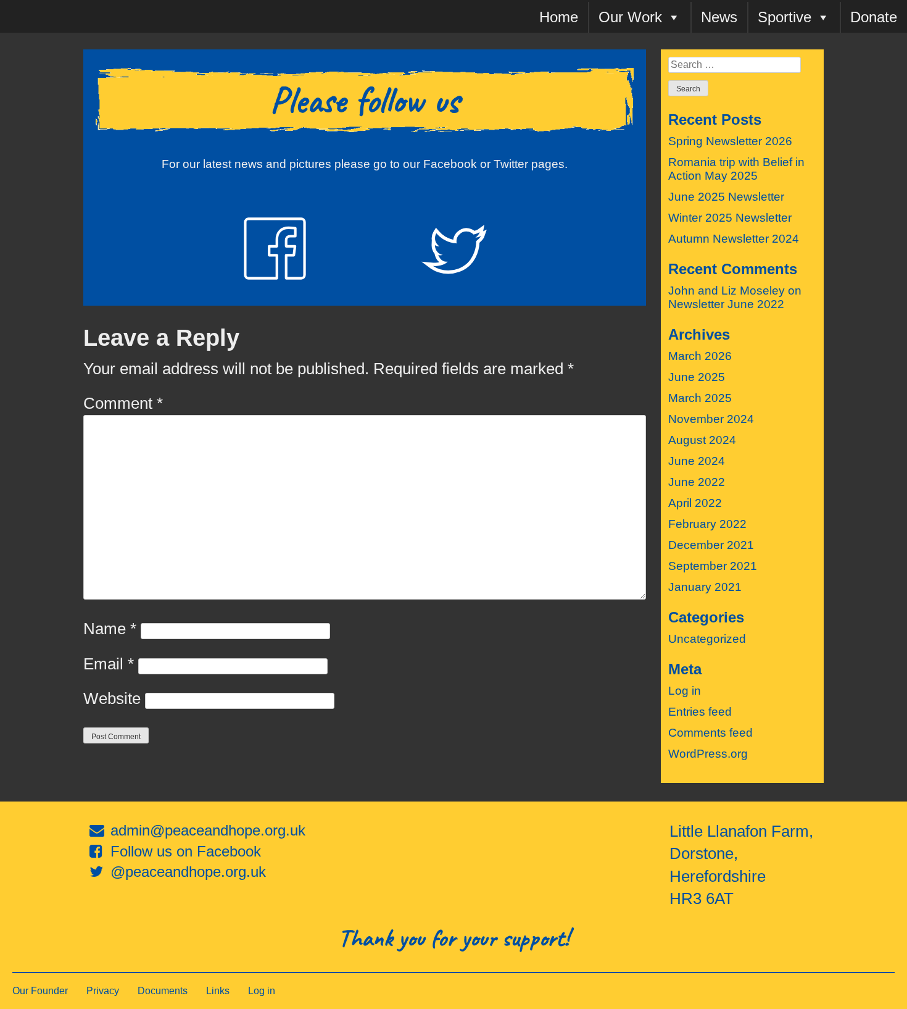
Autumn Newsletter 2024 (733, 238)
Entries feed (700, 711)
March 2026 (700, 356)
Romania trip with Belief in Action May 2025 (736, 169)
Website (112, 698)
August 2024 (702, 439)
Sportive (784, 17)
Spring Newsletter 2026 (730, 141)
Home (558, 17)
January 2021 (705, 586)
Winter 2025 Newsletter (730, 217)
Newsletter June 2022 (726, 304)
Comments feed (710, 732)
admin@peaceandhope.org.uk (207, 830)
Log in (684, 690)
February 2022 (707, 523)
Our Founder (40, 991)
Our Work (630, 17)
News (719, 17)
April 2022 (695, 502)
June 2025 (696, 377)
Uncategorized (707, 638)
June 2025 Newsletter (726, 196)
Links (218, 991)
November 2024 (711, 418)
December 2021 (711, 544)
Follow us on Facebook (185, 851)
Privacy (102, 991)
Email (108, 664)
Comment (123, 403)
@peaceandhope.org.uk (188, 871)
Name (109, 628)
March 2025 (700, 397)
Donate (873, 17)
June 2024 (696, 460)
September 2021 (712, 565)
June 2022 (696, 481)
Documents (163, 991)
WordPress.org (708, 753)
